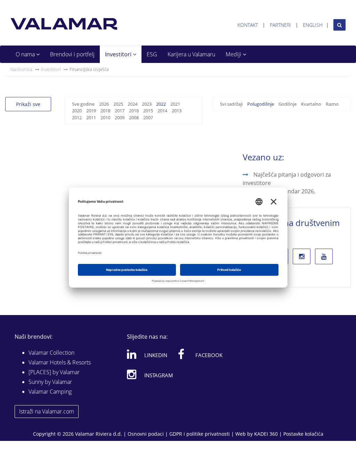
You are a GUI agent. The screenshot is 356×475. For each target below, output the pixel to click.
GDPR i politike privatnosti (199, 433)
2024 (132, 104)
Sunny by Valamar (50, 382)
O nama (26, 54)
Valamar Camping (50, 391)
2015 (148, 110)
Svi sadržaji (231, 104)
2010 (105, 117)
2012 (77, 117)
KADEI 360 (266, 433)
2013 (176, 110)
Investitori (119, 54)
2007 (148, 117)
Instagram (158, 375)
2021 (175, 104)
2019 (91, 110)
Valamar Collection (51, 352)
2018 (105, 110)
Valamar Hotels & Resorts (60, 362)
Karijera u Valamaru (191, 54)
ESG (152, 54)
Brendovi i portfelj (72, 54)
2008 (134, 117)
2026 (104, 104)
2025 (118, 104)
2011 (91, 117)
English (313, 25)
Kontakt (247, 25)
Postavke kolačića (303, 433)
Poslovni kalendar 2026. (284, 191)
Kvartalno (311, 104)
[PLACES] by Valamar (54, 372)
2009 (119, 117)
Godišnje (287, 104)
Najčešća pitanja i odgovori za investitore (287, 179)
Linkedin (155, 355)
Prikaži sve (28, 104)
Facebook (208, 355)
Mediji (234, 54)
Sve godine (83, 104)
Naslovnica (21, 69)
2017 (119, 110)
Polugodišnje (260, 104)
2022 (161, 104)
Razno (332, 104)
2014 (162, 110)
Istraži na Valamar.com (46, 411)
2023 (147, 104)
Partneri (280, 25)
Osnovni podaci (146, 433)
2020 (77, 110)
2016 (134, 110)
